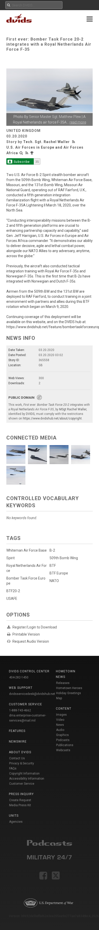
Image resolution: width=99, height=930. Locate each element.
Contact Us (17, 758)
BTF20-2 (13, 591)
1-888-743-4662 (20, 710)
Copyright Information (24, 773)
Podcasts (63, 740)
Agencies (16, 821)
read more (78, 122)
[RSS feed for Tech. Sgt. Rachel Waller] (74, 142)
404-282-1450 (18, 677)
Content (63, 708)
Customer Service (21, 783)
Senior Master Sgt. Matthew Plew (55, 117)
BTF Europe (59, 573)
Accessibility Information (26, 778)
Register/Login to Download (34, 627)
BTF (53, 566)
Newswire (18, 741)
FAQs (12, 768)
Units (14, 815)
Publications (64, 745)
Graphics (62, 735)
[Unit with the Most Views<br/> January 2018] (32, 153)
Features (17, 731)
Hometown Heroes (69, 688)
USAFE (11, 598)
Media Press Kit (20, 805)
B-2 (52, 550)
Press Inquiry (21, 794)
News (60, 725)
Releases (63, 683)
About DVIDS (20, 752)
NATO (54, 581)
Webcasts (63, 750)
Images (61, 714)
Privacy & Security (21, 763)
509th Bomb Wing (64, 558)
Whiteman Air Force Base (26, 550)
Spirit (10, 558)
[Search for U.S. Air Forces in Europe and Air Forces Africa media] (21, 153)
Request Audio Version (30, 641)
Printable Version (26, 634)
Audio (60, 730)
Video (60, 720)
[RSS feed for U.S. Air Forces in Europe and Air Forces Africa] (27, 153)
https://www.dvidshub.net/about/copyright (52, 418)
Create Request (20, 800)
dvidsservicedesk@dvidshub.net (32, 694)
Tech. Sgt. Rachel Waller (46, 142)
